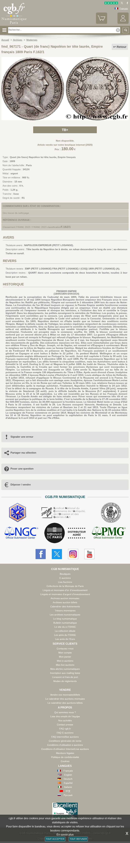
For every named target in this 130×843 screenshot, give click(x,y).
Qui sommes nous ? (65, 712)
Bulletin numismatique (65, 622)
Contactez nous (65, 648)
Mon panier (65, 656)
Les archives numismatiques (65, 614)
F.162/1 (66, 227)
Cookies (65, 761)
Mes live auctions (65, 664)
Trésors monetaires (65, 610)
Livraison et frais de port (65, 677)
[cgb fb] (126, 3)
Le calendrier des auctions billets (65, 702)
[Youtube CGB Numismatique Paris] (89, 554)
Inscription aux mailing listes (65, 673)
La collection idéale (65, 631)
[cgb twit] (121, 3)
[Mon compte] (123, 23)
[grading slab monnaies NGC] (21, 533)
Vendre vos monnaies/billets (65, 694)
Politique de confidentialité (65, 757)
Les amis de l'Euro (65, 639)
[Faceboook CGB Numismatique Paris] (41, 554)
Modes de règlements (65, 681)
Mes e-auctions (65, 660)
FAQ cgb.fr (65, 728)
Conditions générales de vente (65, 740)
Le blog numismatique (65, 618)
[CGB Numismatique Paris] (14, 24)
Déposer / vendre (20, 484)
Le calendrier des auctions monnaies (65, 698)
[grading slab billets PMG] (109, 533)
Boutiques (65, 574)
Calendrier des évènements (65, 606)
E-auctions (65, 578)
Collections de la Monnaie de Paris (65, 586)
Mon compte (65, 652)
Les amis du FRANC (65, 635)
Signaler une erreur (21, 436)
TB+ (65, 130)
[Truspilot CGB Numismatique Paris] (111, 3)
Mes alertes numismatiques (65, 669)
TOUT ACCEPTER (55, 839)
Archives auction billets (65, 602)
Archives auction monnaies (65, 598)
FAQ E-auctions (65, 732)
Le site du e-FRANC (65, 626)
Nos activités (65, 720)
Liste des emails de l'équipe (65, 716)
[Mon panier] (101, 23)
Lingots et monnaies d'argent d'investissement (65, 594)
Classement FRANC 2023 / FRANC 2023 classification (32, 227)
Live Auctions (65, 582)
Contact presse (65, 724)
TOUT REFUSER (78, 839)
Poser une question (22, 468)
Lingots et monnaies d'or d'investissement (65, 590)
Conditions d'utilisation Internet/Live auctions (65, 749)
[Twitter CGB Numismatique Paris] (57, 554)
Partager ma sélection (23, 452)
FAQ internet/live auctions (65, 736)
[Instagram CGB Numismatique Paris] (73, 554)
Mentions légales (65, 753)
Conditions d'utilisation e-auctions (65, 745)
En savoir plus (65, 834)
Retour (121, 47)
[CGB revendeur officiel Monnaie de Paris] (65, 533)
